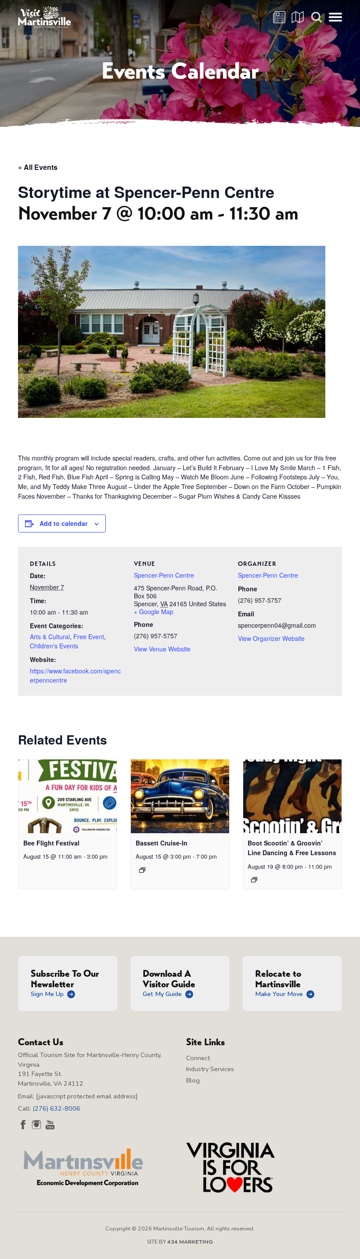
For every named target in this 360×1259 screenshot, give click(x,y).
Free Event (88, 636)
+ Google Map (153, 611)
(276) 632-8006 (56, 1108)
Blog (193, 1080)
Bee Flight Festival (51, 842)
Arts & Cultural (50, 636)
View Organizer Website (271, 638)
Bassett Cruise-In (161, 842)
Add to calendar (63, 523)
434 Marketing (190, 1241)
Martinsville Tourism (44, 17)
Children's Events (54, 645)
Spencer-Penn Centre (164, 575)
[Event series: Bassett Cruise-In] (142, 870)
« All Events (38, 167)
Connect (198, 1058)
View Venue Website (162, 648)
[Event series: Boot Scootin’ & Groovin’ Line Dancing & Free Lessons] (254, 879)
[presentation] (67, 796)
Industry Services (210, 1069)
